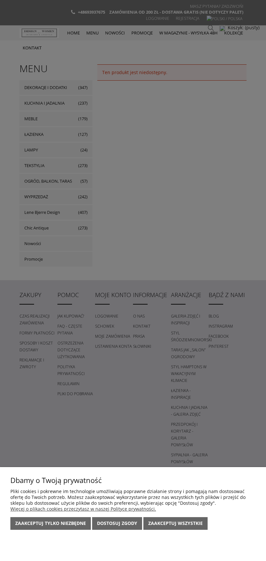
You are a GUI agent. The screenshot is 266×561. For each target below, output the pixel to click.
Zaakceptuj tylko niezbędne (50, 523)
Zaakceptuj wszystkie (175, 523)
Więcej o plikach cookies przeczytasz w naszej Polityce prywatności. (83, 509)
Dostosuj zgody (117, 523)
